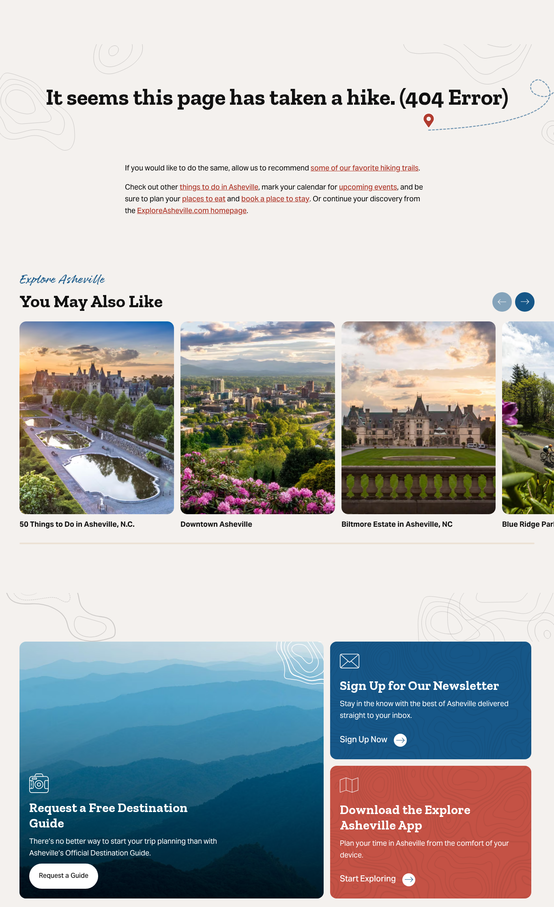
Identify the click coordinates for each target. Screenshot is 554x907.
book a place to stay (275, 199)
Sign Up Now (363, 740)
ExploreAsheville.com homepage (192, 211)
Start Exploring (368, 879)
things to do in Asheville (219, 188)
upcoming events (368, 188)
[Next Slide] (525, 302)
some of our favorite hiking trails (365, 169)
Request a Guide (63, 876)
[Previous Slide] (502, 302)
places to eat (203, 199)
